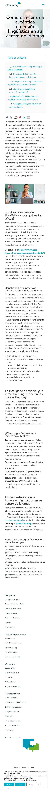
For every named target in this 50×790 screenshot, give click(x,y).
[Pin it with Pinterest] (20, 117)
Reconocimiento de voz (13, 721)
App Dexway (9, 730)
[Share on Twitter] (11, 117)
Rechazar (20, 784)
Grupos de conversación (13, 707)
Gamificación (9, 716)
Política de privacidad (28, 780)
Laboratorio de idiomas (13, 657)
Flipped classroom (11, 652)
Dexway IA (8, 677)
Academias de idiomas (12, 618)
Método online (10, 638)
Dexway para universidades (14, 604)
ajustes (30, 778)
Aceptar (9, 784)
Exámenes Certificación (13, 686)
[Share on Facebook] (7, 117)
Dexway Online (10, 668)
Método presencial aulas (13, 643)
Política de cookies (11, 780)
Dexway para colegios (12, 599)
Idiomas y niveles (11, 698)
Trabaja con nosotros (21, 767)
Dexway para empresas (13, 609)
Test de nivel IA (10, 682)
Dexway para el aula (12, 673)
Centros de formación (12, 613)
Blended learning (11, 648)
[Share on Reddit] (15, 117)
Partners (8, 622)
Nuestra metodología (14, 520)
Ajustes (31, 784)
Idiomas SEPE (9, 627)
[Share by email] (28, 117)
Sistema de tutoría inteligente (15, 702)
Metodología (25, 41)
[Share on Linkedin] (24, 117)
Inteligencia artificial (12, 712)
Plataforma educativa (12, 725)
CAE (32, 767)
